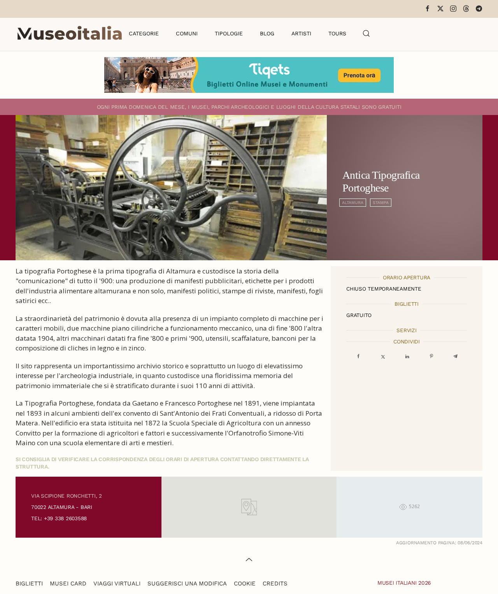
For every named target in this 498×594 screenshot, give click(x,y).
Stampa (381, 202)
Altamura (352, 202)
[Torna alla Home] (70, 33)
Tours (337, 33)
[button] (366, 33)
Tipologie (229, 33)
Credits (275, 583)
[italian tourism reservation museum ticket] (249, 75)
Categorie (144, 33)
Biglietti (29, 583)
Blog (267, 33)
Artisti (301, 33)
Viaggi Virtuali (116, 583)
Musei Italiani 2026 (404, 583)
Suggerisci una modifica (187, 583)
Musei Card (68, 583)
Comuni (187, 33)
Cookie (245, 583)
